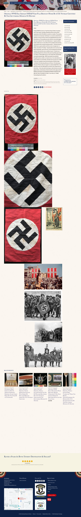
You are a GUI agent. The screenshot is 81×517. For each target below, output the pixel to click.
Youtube (42, 481)
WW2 (52, 82)
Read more (16, 375)
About (15, 3)
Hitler (59, 81)
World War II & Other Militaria (68, 42)
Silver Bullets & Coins (67, 39)
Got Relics (28, 3)
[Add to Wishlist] (17, 387)
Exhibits (20, 3)
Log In (40, 3)
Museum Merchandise (67, 32)
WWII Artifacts (58, 82)
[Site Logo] (6, 5)
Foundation (35, 3)
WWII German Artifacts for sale (38, 83)
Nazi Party (43, 82)
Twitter (36, 87)
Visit (12, 3)
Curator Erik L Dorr (51, 482)
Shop (24, 3)
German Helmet (50, 81)
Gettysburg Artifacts (67, 30)
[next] (61, 21)
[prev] (60, 21)
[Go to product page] (11, 380)
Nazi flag (35, 82)
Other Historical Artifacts (67, 34)
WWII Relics (45, 83)
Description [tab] (6, 91)
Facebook (34, 87)
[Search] (71, 3)
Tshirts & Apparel (66, 41)
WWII (54, 82)
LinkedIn (38, 87)
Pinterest (40, 87)
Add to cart (60, 375)
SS (47, 82)
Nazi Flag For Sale (38, 82)
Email (42, 87)
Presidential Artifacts (67, 37)
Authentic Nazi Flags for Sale (43, 81)
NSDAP (46, 82)
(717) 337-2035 (6, 484)
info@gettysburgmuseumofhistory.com (10, 485)
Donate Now (52, 495)
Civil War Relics (66, 29)
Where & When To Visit (52, 480)
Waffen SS (49, 82)
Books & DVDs (66, 27)
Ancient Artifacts (66, 25)
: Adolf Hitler (37, 81)
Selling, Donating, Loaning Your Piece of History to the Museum (53, 488)
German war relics (55, 81)
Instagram (44, 481)
